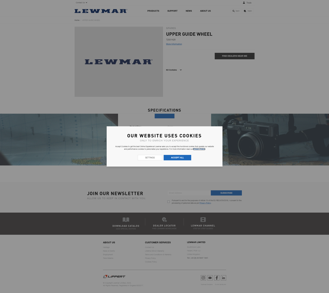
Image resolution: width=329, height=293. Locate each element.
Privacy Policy (199, 149)
